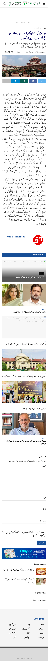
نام (44, 497)
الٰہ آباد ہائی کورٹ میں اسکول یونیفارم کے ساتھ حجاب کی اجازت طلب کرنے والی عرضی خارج (24, 376)
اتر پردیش (41, 628)
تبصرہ (44, 466)
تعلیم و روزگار (26, 628)
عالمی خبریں (12, 624)
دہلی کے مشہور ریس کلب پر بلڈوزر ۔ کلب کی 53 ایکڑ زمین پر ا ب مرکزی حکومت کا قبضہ (25, 344)
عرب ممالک (12, 628)
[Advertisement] (24, 13)
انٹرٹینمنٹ (41, 637)
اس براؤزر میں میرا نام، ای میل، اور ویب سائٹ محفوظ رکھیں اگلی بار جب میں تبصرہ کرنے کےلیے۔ (26, 534)
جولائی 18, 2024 (12, 52)
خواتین (28, 633)
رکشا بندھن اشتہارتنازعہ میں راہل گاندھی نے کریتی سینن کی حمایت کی (29, 312)
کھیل (14, 637)
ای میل (43, 509)
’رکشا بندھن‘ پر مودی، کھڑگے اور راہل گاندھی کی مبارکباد (30, 277)
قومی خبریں (37, 28)
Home (44, 28)
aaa (42, 624)
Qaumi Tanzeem (37, 52)
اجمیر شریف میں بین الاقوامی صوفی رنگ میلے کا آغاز (34, 408)
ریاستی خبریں (26, 637)
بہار (29, 624)
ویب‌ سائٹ (43, 520)
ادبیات (42, 633)
